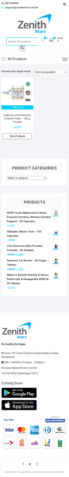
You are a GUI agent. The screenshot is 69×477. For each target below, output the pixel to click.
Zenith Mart (10, 472)
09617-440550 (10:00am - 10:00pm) (24, 362)
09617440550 (9, 3)
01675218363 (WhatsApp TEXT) (19, 373)
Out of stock (17, 136)
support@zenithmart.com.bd (21, 7)
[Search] (22, 48)
